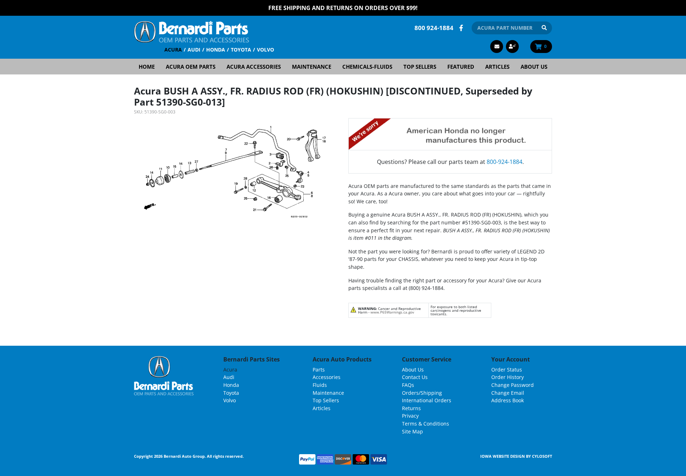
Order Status (506, 369)
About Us (534, 66)
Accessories (326, 377)
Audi (194, 49)
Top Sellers (419, 66)
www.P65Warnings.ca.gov (392, 312)
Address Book (507, 400)
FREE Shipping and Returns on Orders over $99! (343, 8)
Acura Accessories (254, 66)
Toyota (241, 49)
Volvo (265, 49)
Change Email (507, 392)
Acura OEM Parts (190, 66)
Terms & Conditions (425, 423)
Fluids (320, 385)
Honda (215, 49)
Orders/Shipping (422, 392)
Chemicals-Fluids (367, 66)
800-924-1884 (504, 162)
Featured (460, 66)
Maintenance (311, 66)
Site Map (412, 431)
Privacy (410, 415)
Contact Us (415, 377)
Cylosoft (542, 456)
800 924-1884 (433, 28)
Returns (411, 408)
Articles (497, 66)
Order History (507, 377)
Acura (173, 49)
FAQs (408, 385)
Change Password (512, 385)
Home (147, 66)
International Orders (426, 400)
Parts (319, 369)
